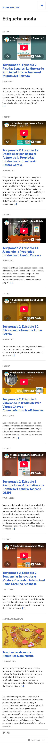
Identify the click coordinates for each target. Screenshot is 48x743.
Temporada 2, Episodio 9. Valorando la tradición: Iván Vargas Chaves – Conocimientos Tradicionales (23, 404)
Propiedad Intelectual (12, 619)
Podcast (6, 32)
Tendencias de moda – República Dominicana (18, 653)
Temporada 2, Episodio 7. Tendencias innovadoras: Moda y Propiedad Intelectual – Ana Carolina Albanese (23, 578)
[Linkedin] (3, 732)
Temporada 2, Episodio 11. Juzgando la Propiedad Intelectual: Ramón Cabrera (21, 251)
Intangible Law (10, 7)
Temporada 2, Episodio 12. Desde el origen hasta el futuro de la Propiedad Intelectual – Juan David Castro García (20, 157)
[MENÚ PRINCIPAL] (42, 5)
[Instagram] (8, 732)
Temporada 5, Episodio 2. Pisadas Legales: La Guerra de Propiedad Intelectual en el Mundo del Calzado (23, 70)
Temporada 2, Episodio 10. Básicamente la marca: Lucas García (22, 330)
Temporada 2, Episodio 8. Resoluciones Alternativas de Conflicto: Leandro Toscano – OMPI (23, 487)
